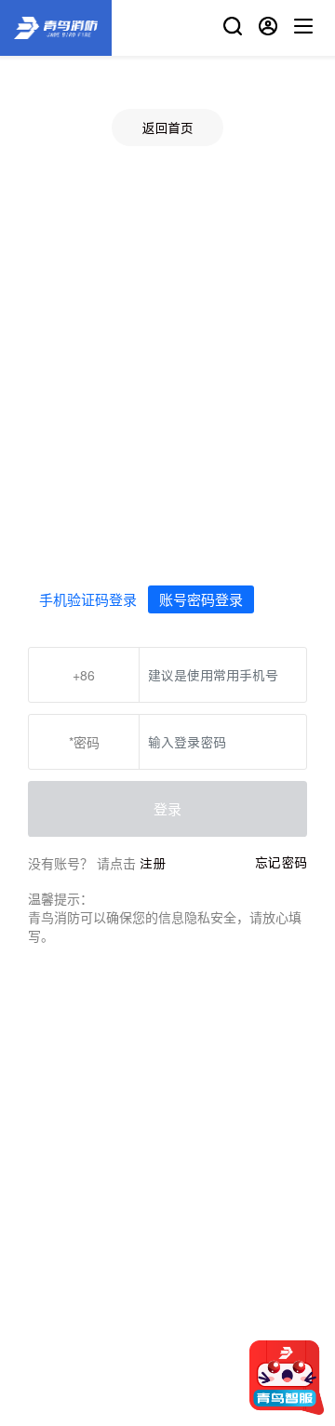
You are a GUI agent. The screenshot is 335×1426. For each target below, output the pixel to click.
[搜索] (232, 28)
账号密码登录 (201, 599)
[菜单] (303, 28)
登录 (167, 808)
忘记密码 (281, 862)
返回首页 (167, 128)
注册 (153, 863)
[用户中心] (268, 28)
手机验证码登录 (88, 599)
